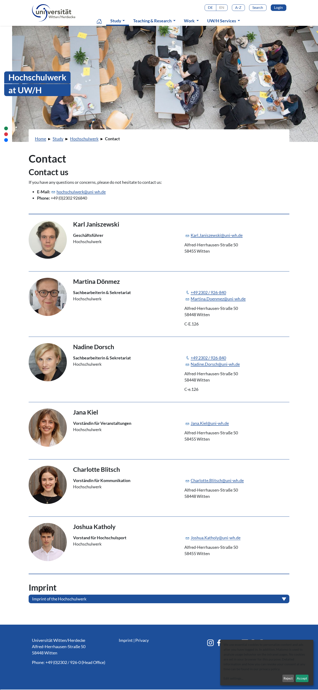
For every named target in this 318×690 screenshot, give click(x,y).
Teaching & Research (152, 20)
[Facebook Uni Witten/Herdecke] (219, 642)
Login (278, 7)
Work (189, 20)
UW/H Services (222, 20)
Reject (288, 678)
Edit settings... (233, 678)
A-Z (238, 7)
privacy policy (269, 669)
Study (118, 20)
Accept (302, 678)
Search (257, 7)
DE (210, 7)
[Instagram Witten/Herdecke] (210, 642)
